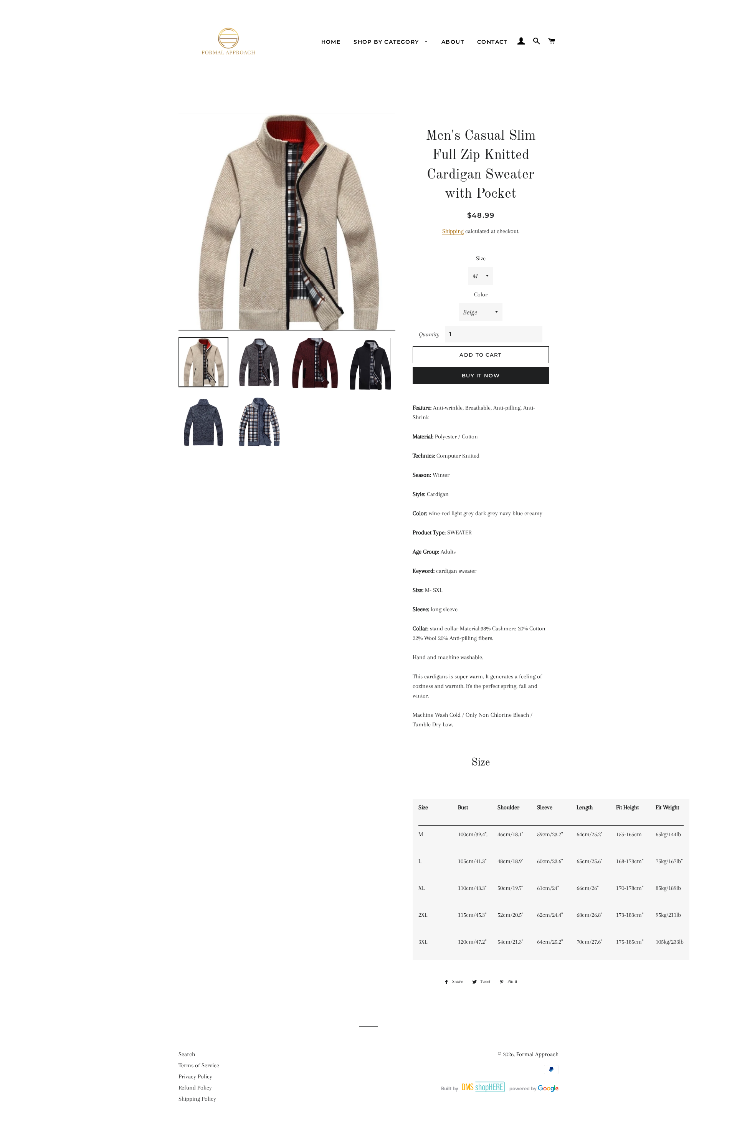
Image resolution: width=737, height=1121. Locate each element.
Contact (492, 41)
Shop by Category (387, 41)
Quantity (429, 334)
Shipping (453, 231)
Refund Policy (195, 1087)
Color (480, 294)
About (452, 41)
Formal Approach (537, 1054)
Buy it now (481, 375)
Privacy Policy (195, 1076)
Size (481, 258)
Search (186, 1054)
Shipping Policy (197, 1098)
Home (331, 41)
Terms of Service (198, 1065)
